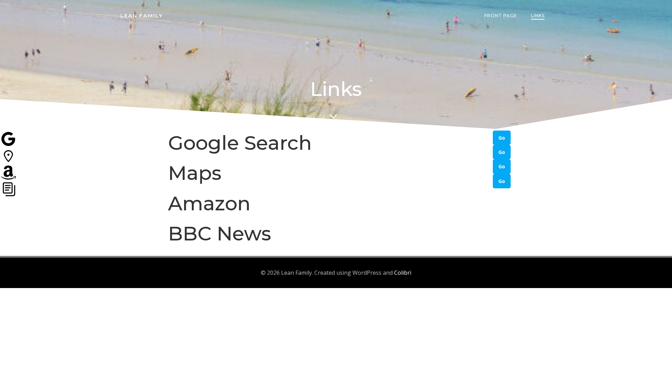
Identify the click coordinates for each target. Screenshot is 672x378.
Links (538, 15)
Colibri (402, 272)
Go (501, 137)
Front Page (500, 15)
